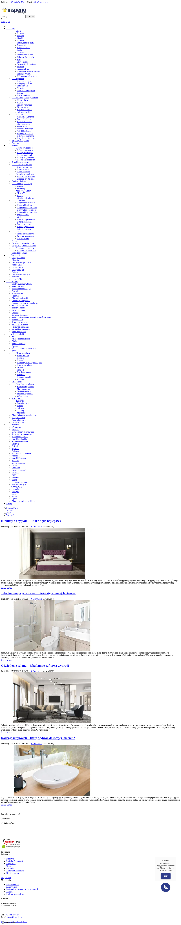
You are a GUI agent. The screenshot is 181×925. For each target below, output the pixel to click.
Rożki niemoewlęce (20, 441)
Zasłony (20, 35)
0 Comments (36, 526)
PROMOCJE (14, 487)
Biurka (20, 93)
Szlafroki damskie (24, 109)
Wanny (20, 186)
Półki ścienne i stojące (21, 339)
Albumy (15, 429)
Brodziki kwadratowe (26, 176)
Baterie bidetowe (24, 229)
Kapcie (20, 102)
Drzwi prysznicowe (22, 164)
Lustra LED (17, 279)
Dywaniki (21, 40)
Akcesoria (21, 379)
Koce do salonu (23, 47)
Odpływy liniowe (19, 181)
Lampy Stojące (18, 269)
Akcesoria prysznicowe (24, 248)
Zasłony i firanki (18, 308)
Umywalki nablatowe (26, 203)
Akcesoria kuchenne (25, 117)
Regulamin (11, 863)
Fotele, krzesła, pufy (25, 43)
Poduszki (15, 460)
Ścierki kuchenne (24, 131)
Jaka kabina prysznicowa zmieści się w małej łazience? (38, 593)
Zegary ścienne (23, 69)
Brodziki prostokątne (25, 179)
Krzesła (15, 346)
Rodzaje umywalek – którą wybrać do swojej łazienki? (38, 738)
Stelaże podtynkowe (25, 198)
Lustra (19, 50)
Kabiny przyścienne (25, 157)
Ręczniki (15, 296)
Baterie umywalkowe (26, 219)
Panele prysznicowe (25, 234)
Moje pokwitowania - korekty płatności (22, 889)
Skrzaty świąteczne (20, 305)
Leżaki (20, 367)
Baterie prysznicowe (25, 226)
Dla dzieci (12, 425)
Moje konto (6, 877)
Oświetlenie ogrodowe (21, 262)
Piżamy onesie (23, 107)
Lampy (15, 465)
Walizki (20, 405)
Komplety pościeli (24, 83)
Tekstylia (12, 281)
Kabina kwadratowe (25, 150)
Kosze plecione (23, 95)
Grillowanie (17, 382)
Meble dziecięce (18, 463)
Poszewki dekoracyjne (21, 289)
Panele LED (17, 265)
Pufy (14, 475)
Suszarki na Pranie (19, 253)
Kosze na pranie (18, 310)
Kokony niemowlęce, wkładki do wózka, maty (31, 317)
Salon (16, 31)
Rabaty (9, 503)
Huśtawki (21, 360)
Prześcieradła (22, 86)
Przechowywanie (24, 74)
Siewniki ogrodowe (25, 394)
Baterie (17, 217)
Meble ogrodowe (21, 353)
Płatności (10, 868)
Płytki (14, 241)
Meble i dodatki (15, 334)
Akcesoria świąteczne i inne (23, 501)
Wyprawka (16, 427)
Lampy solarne (18, 422)
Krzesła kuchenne (24, 121)
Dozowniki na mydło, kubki (23, 243)
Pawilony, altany (24, 372)
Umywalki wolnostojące (27, 212)
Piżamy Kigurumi (24, 105)
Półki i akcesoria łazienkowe (24, 348)
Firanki (20, 38)
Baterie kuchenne (24, 119)
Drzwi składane (23, 172)
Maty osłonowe (23, 389)
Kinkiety (15, 260)
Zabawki (15, 472)
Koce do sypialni (24, 81)
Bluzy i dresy (22, 100)
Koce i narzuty (18, 286)
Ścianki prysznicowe (20, 162)
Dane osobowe (12, 884)
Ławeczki (21, 374)
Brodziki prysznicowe (23, 174)
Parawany (21, 188)
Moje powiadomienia (15, 894)
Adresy (9, 892)
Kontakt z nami (12, 873)
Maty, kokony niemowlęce (23, 432)
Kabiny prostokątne (25, 152)
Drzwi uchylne (23, 169)
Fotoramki (21, 45)
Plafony (15, 272)
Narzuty (20, 52)
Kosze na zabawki (19, 470)
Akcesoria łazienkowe (26, 250)
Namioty (20, 410)
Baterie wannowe (24, 224)
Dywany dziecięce (19, 482)
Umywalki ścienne (25, 205)
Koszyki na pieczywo (26, 138)
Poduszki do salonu (25, 55)
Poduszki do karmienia (21, 453)
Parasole (20, 370)
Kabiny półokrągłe (25, 155)
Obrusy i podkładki (20, 298)
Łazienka (12, 145)
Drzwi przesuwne (24, 167)
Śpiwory (20, 408)
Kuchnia (17, 114)
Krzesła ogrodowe (24, 365)
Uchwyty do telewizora (27, 76)
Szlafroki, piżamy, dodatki (25, 98)
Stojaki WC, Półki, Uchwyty (24, 246)
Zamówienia (11, 887)
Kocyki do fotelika (19, 439)
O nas (8, 866)
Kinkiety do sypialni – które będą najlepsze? (31, 521)
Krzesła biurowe (18, 343)
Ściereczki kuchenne (20, 322)
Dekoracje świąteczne (21, 300)
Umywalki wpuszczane (27, 207)
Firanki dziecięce (19, 484)
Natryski (17, 231)
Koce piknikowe (19, 331)
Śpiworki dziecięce (20, 315)
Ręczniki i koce (23, 403)
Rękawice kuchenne (25, 136)
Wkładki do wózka (20, 437)
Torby (14, 479)
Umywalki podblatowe (26, 210)
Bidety (20, 195)
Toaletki (20, 67)
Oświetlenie (13, 255)
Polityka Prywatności (15, 861)
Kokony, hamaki (24, 377)
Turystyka (18, 401)
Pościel (15, 291)
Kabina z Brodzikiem (26, 160)
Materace (21, 413)
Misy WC (21, 193)
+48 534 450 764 (16, 2)
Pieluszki (15, 451)
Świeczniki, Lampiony (26, 64)
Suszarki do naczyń (25, 129)
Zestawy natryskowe (25, 236)
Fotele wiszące (23, 355)
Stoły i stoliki (22, 62)
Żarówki (15, 277)
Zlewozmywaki (23, 126)
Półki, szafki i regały (25, 57)
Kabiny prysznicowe (22, 148)
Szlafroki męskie (24, 112)
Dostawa (10, 859)
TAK (165, 876)
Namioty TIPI (17, 320)
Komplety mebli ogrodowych (29, 363)
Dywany (20, 33)
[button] (165, 887)
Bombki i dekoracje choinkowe (25, 303)
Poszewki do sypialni (26, 90)
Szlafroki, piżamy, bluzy (22, 284)
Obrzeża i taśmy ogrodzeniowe (25, 415)
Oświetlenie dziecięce (21, 274)
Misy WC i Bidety (21, 191)
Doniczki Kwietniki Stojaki (28, 71)
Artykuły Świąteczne (20, 141)
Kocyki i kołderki (19, 458)
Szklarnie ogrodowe (25, 386)
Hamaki (20, 358)
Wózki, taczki (22, 396)
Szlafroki (15, 444)
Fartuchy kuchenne (25, 133)
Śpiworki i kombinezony (22, 434)
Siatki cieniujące (24, 391)
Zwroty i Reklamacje (15, 871)
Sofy (19, 59)
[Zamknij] (176, 857)
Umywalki (18, 200)
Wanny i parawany (22, 183)
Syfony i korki (23, 215)
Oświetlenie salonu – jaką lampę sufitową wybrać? (35, 665)
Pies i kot (15, 143)
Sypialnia (18, 78)
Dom (10, 28)
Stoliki (14, 336)
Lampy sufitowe (18, 257)
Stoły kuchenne (23, 124)
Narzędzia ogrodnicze (23, 384)
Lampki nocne (18, 267)
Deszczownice (23, 238)
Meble (14, 496)
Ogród (11, 351)
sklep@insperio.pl (40, 2)
